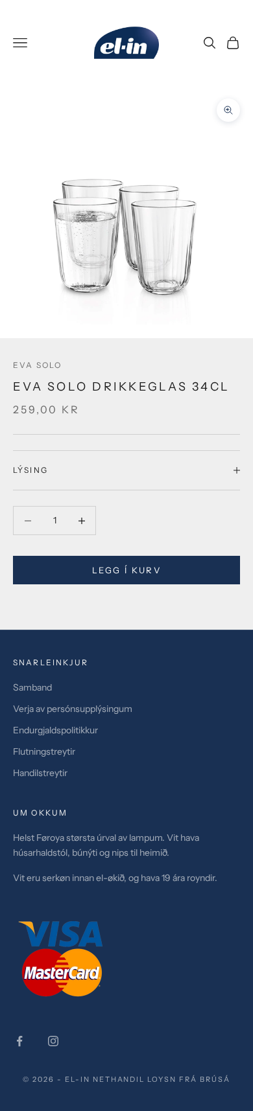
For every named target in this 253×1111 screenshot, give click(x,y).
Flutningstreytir (44, 751)
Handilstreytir (40, 773)
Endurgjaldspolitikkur (55, 730)
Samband (32, 687)
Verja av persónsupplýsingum (72, 709)
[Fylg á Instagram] (53, 1041)
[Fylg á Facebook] (19, 1041)
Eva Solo (37, 365)
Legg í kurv (126, 570)
